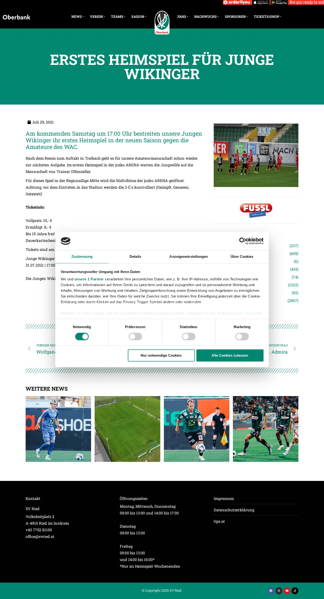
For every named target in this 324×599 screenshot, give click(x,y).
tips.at (219, 521)
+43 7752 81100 (39, 529)
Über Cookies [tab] (242, 257)
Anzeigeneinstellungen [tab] (188, 257)
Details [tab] (135, 257)
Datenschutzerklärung (234, 509)
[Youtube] (286, 590)
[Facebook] (271, 590)
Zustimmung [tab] (82, 257)
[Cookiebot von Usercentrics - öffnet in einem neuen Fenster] (243, 240)
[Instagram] (279, 590)
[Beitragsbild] (58, 429)
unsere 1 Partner (89, 279)
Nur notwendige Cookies (161, 356)
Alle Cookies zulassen (230, 356)
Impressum (224, 498)
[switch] (135, 336)
